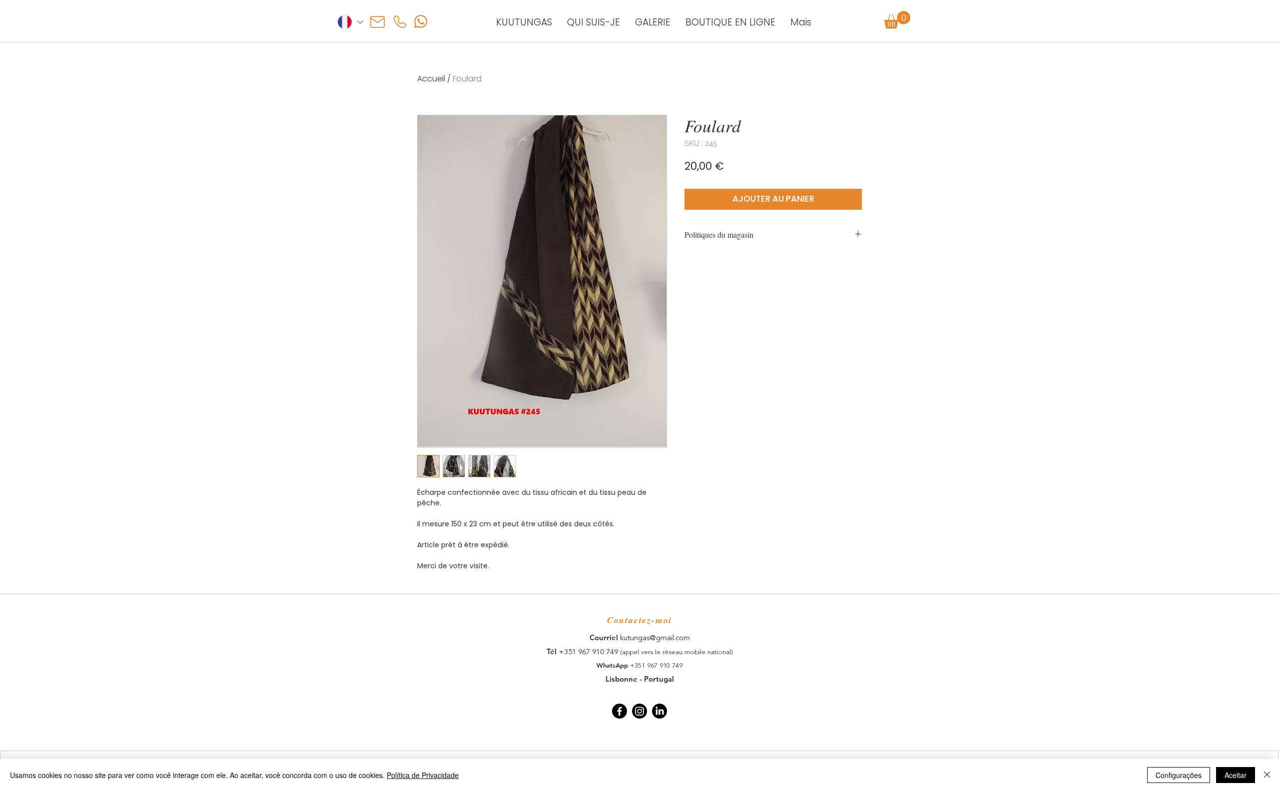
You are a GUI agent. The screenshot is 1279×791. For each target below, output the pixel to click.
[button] (897, 19)
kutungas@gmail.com (655, 638)
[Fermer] (1267, 775)
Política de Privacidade (423, 775)
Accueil (431, 78)
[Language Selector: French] (349, 21)
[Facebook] (619, 711)
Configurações (1179, 775)
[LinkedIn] (659, 711)
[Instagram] (639, 711)
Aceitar (1236, 775)
